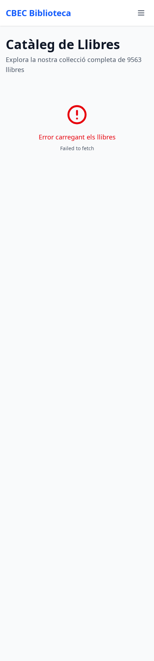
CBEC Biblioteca (38, 13)
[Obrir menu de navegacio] (141, 13)
